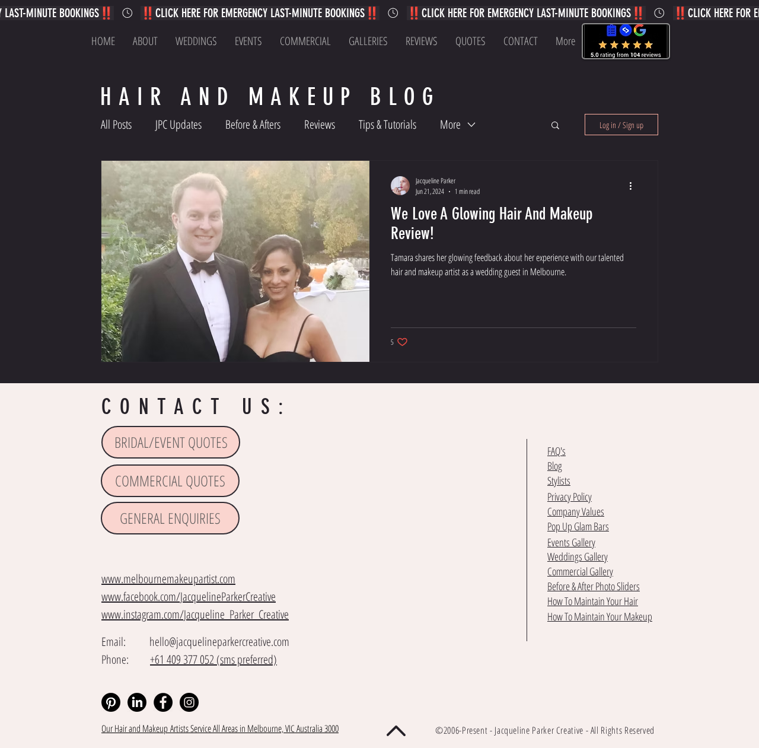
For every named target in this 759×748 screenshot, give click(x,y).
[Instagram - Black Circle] (189, 702)
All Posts (116, 124)
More (450, 124)
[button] (555, 126)
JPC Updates (178, 124)
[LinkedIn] (136, 702)
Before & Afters (252, 124)
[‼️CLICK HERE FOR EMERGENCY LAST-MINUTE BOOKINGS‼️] (379, 13)
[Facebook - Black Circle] (163, 702)
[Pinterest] (110, 702)
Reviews (319, 124)
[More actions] (634, 186)
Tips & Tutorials (387, 124)
